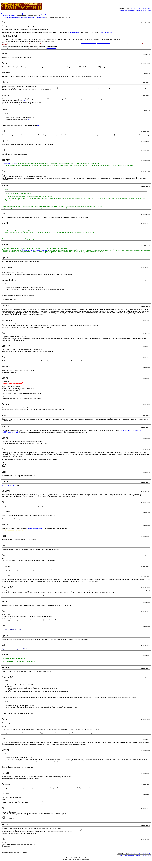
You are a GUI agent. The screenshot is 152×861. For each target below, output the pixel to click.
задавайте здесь (73, 32)
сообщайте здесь (107, 32)
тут (38, 125)
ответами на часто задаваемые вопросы (95, 43)
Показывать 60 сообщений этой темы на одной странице (135, 10)
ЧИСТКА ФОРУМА (8, 485)
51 (139, 8)
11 (137, 8)
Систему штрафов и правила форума (34, 250)
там (24, 100)
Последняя (146, 8)
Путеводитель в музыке (10, 163)
